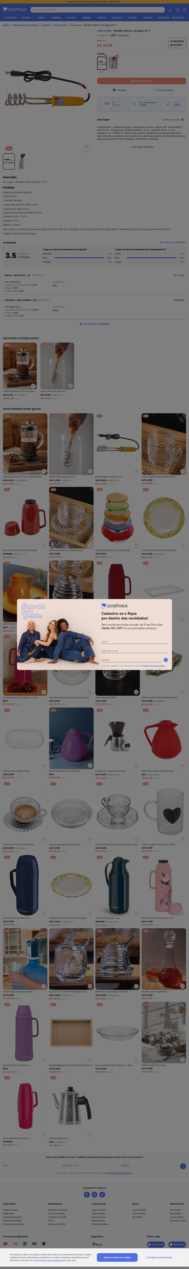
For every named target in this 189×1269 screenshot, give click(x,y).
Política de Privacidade (153, 666)
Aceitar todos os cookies (117, 1257)
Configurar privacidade (159, 1257)
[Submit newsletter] (166, 660)
